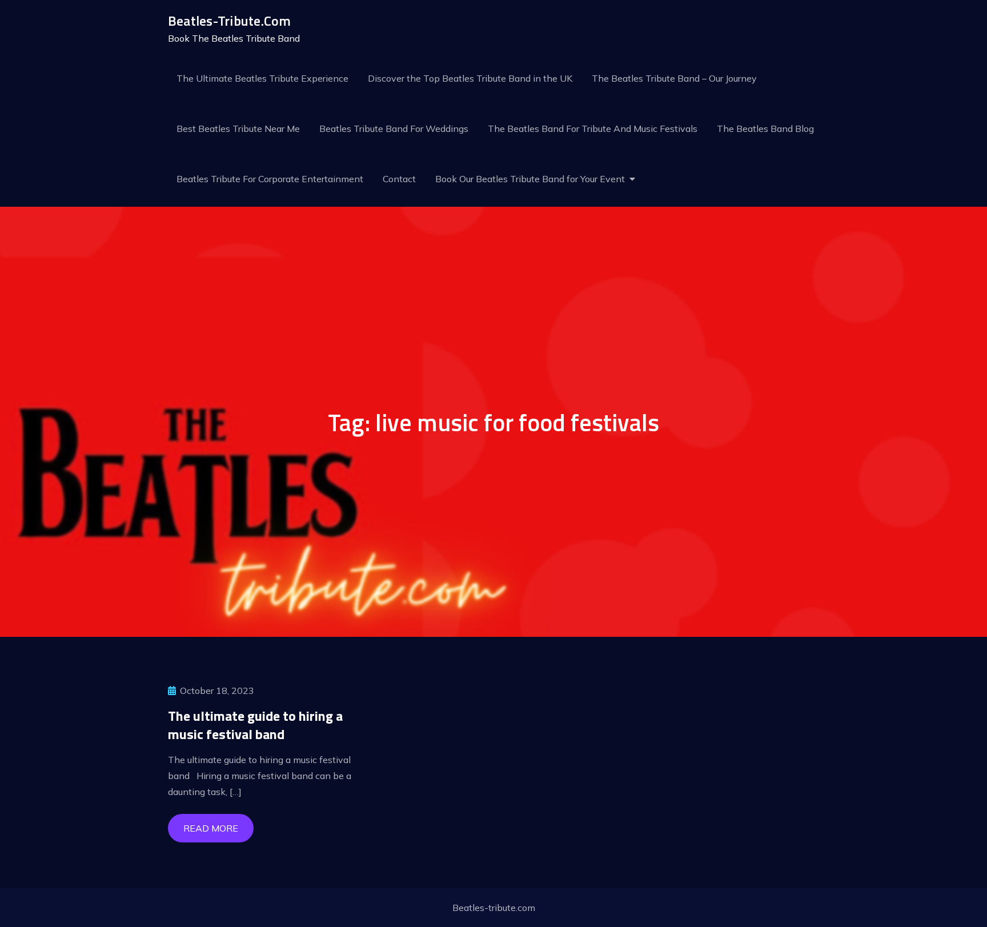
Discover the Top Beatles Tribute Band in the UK (470, 78)
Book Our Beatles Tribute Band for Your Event (530, 178)
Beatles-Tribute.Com (229, 20)
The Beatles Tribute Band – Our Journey (674, 78)
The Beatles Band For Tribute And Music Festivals (592, 128)
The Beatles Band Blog (765, 128)
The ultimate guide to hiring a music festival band (255, 724)
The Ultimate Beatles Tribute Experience (262, 78)
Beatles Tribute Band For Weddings (393, 128)
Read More (210, 828)
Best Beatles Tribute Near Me (238, 128)
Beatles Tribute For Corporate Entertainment (269, 178)
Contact (399, 178)
